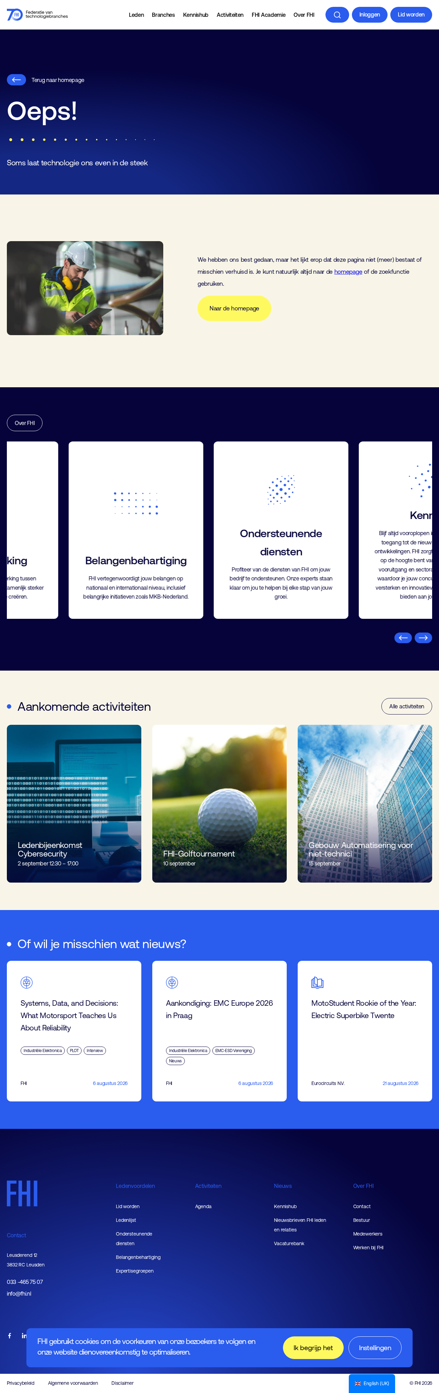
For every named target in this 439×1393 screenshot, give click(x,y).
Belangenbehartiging (138, 1257)
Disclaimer (122, 1383)
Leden (136, 15)
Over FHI (304, 15)
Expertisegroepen (135, 1271)
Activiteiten (230, 15)
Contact (16, 1235)
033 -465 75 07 (25, 1282)
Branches (163, 15)
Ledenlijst (126, 1220)
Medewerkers (368, 1234)
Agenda (203, 1206)
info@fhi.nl (19, 1294)
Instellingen (375, 1347)
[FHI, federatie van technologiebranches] (37, 15)
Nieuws (283, 1186)
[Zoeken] (337, 15)
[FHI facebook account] (9, 1336)
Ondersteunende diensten (134, 1238)
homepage (348, 271)
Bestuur (361, 1220)
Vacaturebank (289, 1243)
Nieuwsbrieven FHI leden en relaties (300, 1224)
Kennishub (196, 15)
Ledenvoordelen (135, 1186)
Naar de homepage (234, 308)
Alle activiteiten (406, 706)
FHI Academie (268, 15)
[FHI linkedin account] (24, 1336)
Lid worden (411, 14)
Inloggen (369, 14)
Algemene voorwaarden (73, 1383)
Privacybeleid (20, 1383)
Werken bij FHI (368, 1247)
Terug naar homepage (58, 80)
